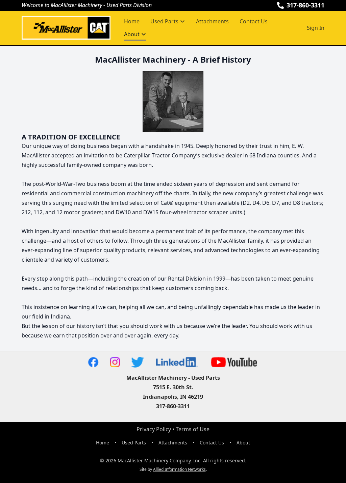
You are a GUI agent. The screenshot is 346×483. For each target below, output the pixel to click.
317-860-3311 (305, 5)
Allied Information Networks (179, 469)
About (243, 442)
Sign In (315, 27)
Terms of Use (192, 429)
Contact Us (254, 21)
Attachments (212, 21)
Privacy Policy (154, 429)
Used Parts (134, 442)
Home (132, 21)
